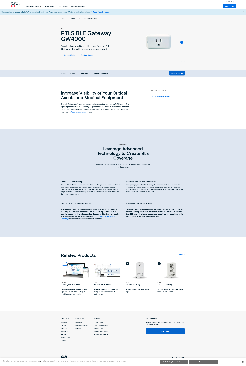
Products (73, 18)
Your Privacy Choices (101, 325)
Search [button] (235, 1)
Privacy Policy (98, 322)
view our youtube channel (183, 358)
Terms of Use (98, 328)
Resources (64, 331)
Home (62, 18)
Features (84, 73)
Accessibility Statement (101, 334)
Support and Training (78, 6)
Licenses (78, 328)
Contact (228, 1)
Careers (63, 340)
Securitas (78, 322)
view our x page (176, 358)
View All (182, 254)
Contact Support (87, 55)
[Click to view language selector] (232, 2)
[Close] (243, 362)
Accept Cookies (203, 362)
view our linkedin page (179, 358)
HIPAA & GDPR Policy (101, 331)
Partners (64, 334)
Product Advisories (81, 325)
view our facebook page (172, 358)
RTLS (62, 28)
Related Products (101, 73)
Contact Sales (69, 55)
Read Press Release (101, 12)
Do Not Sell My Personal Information (174, 362)
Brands (63, 325)
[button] (34, 6)
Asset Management (78, 112)
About (72, 73)
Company (64, 322)
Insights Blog (65, 337)
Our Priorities (63, 6)
